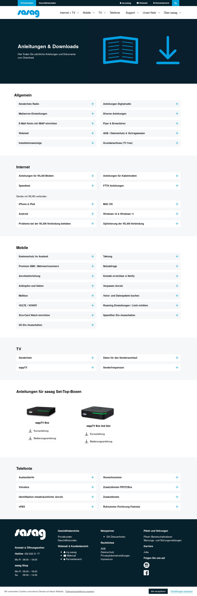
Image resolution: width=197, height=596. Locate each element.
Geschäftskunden (47, 3)
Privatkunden (27, 3)
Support (130, 12)
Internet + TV (67, 12)
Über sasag (170, 12)
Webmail (143, 3)
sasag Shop (21, 565)
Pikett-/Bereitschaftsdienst (158, 536)
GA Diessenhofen (115, 536)
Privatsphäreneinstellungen (115, 555)
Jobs (146, 552)
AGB (103, 548)
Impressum (107, 559)
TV (100, 12)
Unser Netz (149, 12)
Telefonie (115, 12)
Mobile (87, 12)
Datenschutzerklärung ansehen (79, 591)
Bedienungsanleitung (45, 438)
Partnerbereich (162, 3)
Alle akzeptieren (158, 591)
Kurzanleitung (41, 430)
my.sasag (126, 3)
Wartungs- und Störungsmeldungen (163, 540)
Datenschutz (107, 552)
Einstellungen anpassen (182, 591)
